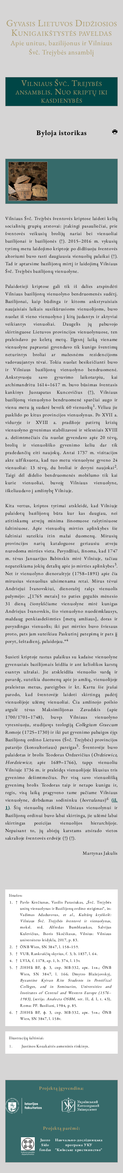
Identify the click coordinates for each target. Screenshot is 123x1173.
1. (10, 1046)
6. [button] (11, 1012)
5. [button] (11, 967)
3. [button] (11, 953)
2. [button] (11, 946)
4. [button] (11, 960)
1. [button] (11, 902)
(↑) (62, 241)
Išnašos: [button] (16, 895)
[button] (94, 407)
